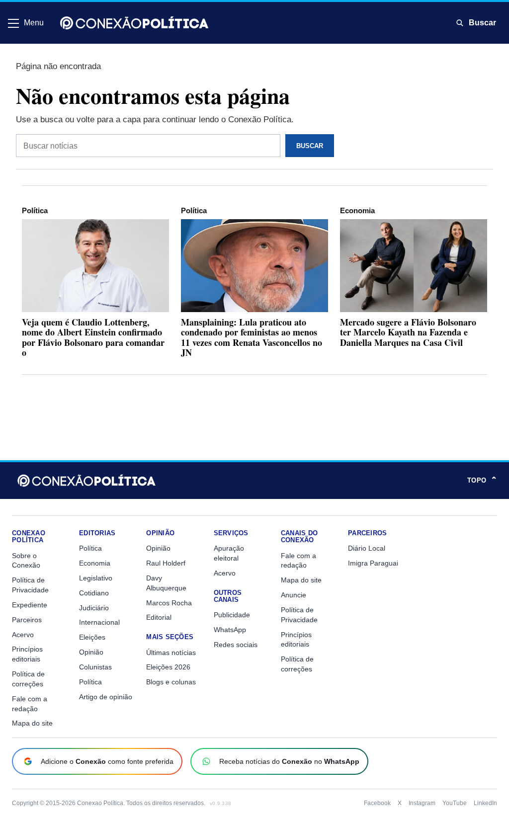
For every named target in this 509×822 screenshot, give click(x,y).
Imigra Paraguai (373, 563)
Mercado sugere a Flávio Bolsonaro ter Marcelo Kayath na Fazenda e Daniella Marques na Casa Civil (408, 332)
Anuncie (293, 595)
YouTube (454, 803)
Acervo (23, 635)
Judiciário (94, 608)
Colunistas (95, 667)
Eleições (92, 637)
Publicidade (232, 615)
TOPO (482, 481)
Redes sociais (235, 645)
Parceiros (27, 620)
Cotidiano (94, 593)
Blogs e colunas (171, 682)
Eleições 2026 (168, 667)
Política (35, 211)
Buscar (482, 22)
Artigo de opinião (105, 697)
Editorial (158, 617)
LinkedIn (485, 803)
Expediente (29, 605)
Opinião (91, 652)
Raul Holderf (165, 563)
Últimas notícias (171, 653)
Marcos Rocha (169, 603)
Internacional (99, 622)
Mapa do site (32, 723)
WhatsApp (230, 630)
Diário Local (366, 548)
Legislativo (95, 578)
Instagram (422, 803)
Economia (357, 211)
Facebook (377, 803)
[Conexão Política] (134, 22)
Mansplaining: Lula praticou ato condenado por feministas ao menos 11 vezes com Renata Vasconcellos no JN (251, 337)
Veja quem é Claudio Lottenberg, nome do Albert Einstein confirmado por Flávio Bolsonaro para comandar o (93, 337)
